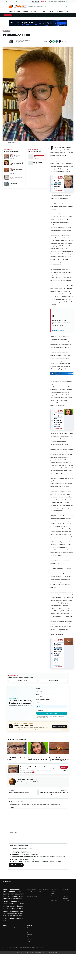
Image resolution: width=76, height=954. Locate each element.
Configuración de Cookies (52, 952)
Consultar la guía (59, 330)
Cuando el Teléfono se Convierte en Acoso (15, 156)
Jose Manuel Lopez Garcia (22, 40)
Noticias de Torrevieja (44, 889)
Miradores (65, 896)
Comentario (11, 807)
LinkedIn (29, 939)
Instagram (29, 934)
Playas (52, 893)
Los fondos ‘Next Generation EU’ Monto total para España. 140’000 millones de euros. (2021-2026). (16, 171)
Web (9, 838)
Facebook (29, 930)
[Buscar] (66, 6)
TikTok (28, 941)
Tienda (16, 930)
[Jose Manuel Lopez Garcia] (11, 41)
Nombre (11, 826)
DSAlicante (7, 882)
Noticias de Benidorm (32, 896)
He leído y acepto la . (19, 845)
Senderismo (66, 889)
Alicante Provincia (31, 891)
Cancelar (64, 770)
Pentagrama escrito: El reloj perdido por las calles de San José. (16, 163)
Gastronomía (54, 900)
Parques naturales (67, 891)
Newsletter (16, 927)
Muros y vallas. (13, 183)
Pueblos (53, 895)
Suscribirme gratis (51, 713)
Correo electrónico (13, 832)
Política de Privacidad (23, 845)
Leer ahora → (63, 767)
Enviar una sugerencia (53, 680)
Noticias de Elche (31, 894)
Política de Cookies (39, 952)
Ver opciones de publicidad (59, 726)
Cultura (40, 891)
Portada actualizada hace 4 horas (22, 1)
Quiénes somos (6, 930)
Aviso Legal (19, 952)
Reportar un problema (23, 680)
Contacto (5, 927)
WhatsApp (29, 927)
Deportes (41, 894)
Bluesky (29, 936)
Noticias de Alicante (31, 889)
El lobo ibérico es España (16, 177)
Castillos (53, 898)
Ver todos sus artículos (24, 783)
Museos (65, 894)
